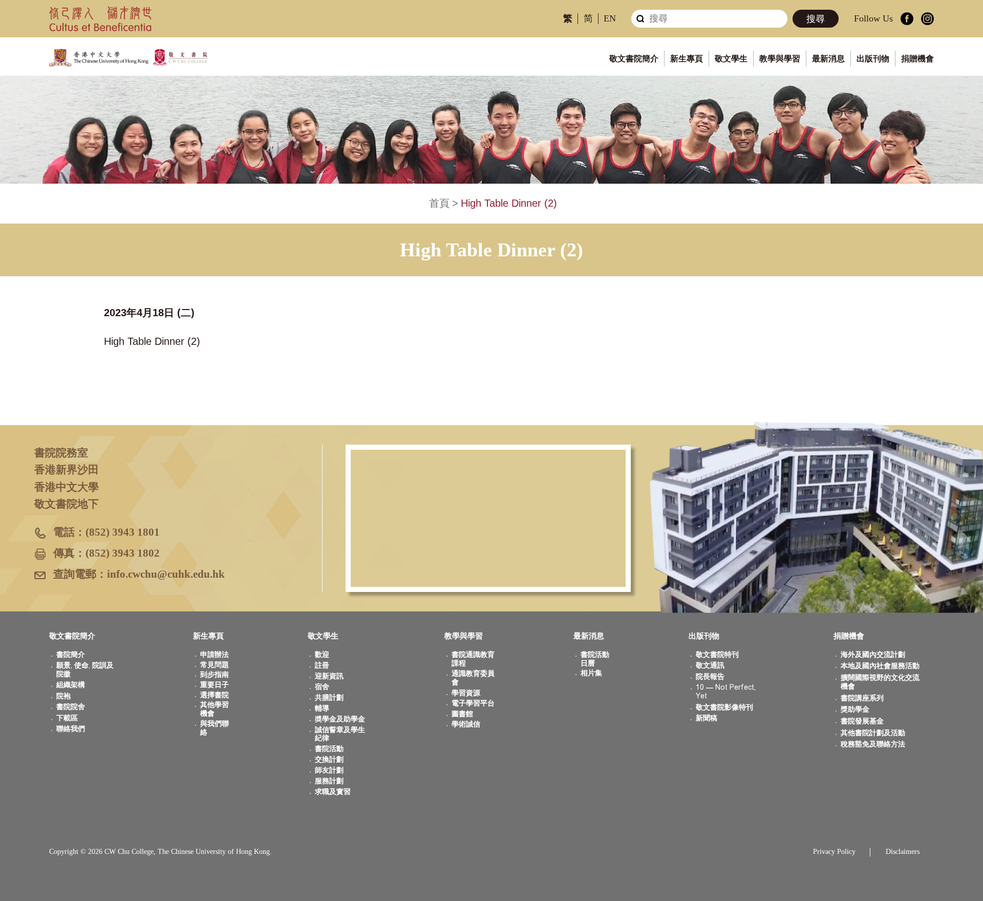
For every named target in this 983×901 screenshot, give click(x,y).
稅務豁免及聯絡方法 (873, 744)
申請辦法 (214, 654)
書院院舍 (70, 707)
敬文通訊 (710, 665)
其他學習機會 (214, 709)
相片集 (591, 673)
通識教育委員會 (473, 678)
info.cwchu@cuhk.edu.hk (166, 574)
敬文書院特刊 (717, 654)
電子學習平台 (473, 703)
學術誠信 (466, 724)
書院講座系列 (862, 698)
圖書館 (462, 714)
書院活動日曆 (595, 659)
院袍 (63, 696)
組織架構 (70, 685)
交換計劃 (329, 759)
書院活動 (329, 749)
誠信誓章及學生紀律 (340, 734)
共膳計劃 (329, 697)
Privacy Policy (834, 851)
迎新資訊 (329, 676)
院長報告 (710, 676)
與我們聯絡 (214, 728)
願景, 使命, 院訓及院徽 (85, 670)
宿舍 (322, 687)
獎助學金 (855, 709)
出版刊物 (873, 58)
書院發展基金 (862, 721)
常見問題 (214, 665)
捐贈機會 (917, 58)
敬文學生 (731, 58)
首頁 (439, 203)
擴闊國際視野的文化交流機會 (880, 682)
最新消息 (828, 58)
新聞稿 (706, 718)
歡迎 (322, 654)
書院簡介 (70, 654)
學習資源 (466, 693)
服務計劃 (329, 781)
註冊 (322, 665)
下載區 (67, 718)
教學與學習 (779, 58)
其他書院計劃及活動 (873, 733)
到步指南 (214, 674)
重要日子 (214, 685)
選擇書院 (214, 695)
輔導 (322, 708)
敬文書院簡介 (633, 58)
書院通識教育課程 (473, 659)
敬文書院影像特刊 (724, 707)
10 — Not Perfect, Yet (726, 692)
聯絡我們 (70, 729)
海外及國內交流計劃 (873, 654)
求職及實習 (333, 792)
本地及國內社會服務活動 (880, 666)
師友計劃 (329, 770)
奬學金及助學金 (340, 719)
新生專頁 (686, 58)
